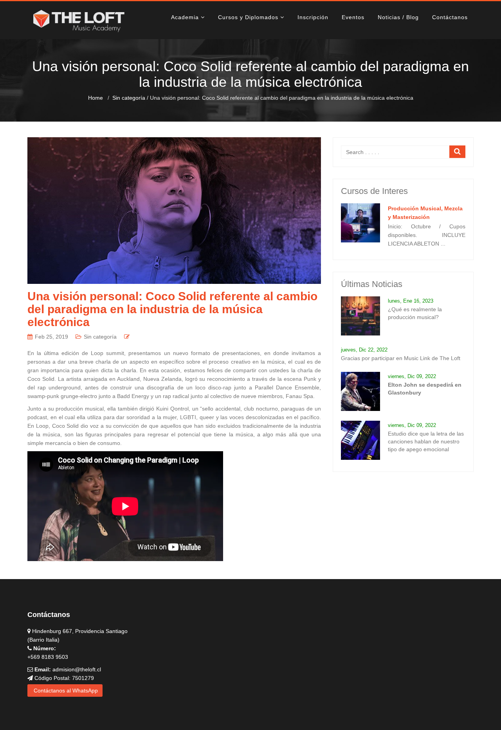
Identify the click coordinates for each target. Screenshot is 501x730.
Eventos (353, 17)
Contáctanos (450, 17)
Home (95, 98)
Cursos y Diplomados (248, 17)
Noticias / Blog (398, 17)
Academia (185, 17)
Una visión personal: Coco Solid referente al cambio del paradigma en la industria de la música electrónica (172, 309)
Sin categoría (128, 98)
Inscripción (312, 17)
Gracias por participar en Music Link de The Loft (400, 358)
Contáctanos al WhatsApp (65, 690)
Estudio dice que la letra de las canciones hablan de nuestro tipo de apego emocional (426, 441)
